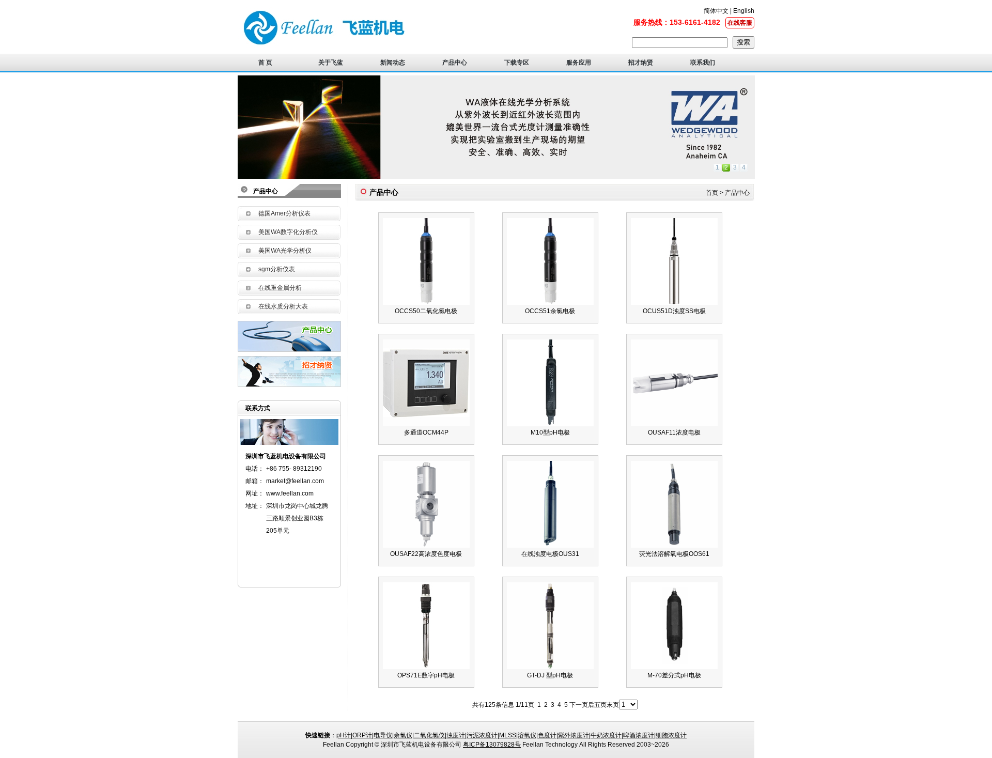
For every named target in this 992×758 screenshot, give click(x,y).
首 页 (265, 62)
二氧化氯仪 (429, 735)
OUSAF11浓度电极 (674, 432)
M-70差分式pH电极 (674, 675)
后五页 (597, 704)
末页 (613, 704)
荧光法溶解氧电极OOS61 (674, 554)
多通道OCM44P (426, 432)
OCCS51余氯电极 (550, 311)
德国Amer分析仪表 (284, 213)
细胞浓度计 (671, 735)
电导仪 (383, 735)
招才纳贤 (640, 62)
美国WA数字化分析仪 (288, 232)
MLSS (507, 735)
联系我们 (702, 62)
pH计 (343, 735)
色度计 (547, 735)
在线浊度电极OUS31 (550, 554)
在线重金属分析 (280, 287)
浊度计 (455, 735)
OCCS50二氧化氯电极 (426, 311)
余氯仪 (403, 735)
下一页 (578, 704)
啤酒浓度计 (638, 735)
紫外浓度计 (573, 735)
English (743, 10)
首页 (712, 192)
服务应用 (578, 62)
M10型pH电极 (550, 432)
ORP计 (362, 735)
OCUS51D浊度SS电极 (674, 311)
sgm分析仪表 (276, 269)
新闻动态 (392, 62)
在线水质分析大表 (283, 306)
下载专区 (516, 62)
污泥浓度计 (482, 735)
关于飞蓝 (330, 62)
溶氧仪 (527, 735)
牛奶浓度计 (606, 735)
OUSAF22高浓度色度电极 (426, 554)
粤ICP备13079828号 (492, 744)
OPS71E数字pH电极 (426, 675)
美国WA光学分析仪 (285, 250)
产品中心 (454, 62)
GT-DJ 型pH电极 (550, 675)
